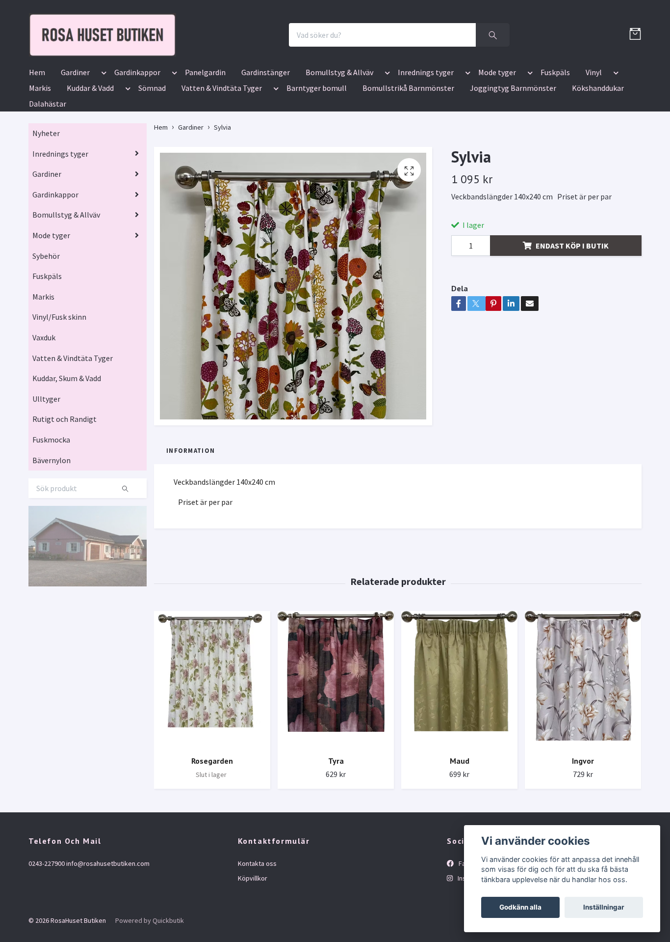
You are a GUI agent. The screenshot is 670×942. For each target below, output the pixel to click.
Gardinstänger (265, 130)
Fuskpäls (555, 130)
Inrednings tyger (426, 130)
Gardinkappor (137, 130)
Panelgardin (205, 130)
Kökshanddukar (598, 145)
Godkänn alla (520, 907)
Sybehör (46, 313)
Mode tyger (497, 130)
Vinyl (594, 130)
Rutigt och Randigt (64, 477)
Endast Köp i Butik (572, 303)
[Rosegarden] (212, 737)
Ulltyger (46, 456)
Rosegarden (212, 818)
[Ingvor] (583, 737)
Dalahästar (47, 161)
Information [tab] (190, 508)
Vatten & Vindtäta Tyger (221, 145)
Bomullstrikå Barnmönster (408, 145)
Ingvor (583, 818)
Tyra (336, 818)
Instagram (471, 935)
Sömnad (152, 145)
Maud (459, 818)
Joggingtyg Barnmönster (513, 145)
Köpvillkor (252, 935)
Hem (37, 130)
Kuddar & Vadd (90, 145)
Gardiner (75, 130)
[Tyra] (336, 737)
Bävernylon (51, 518)
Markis (40, 145)
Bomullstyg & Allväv (339, 130)
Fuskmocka (51, 497)
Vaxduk (43, 395)
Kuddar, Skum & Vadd (66, 436)
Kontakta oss (257, 920)
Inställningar (603, 907)
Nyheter (46, 190)
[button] (102, 132)
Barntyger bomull (316, 145)
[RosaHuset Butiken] (200, 63)
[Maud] (459, 737)
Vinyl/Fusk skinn (59, 375)
